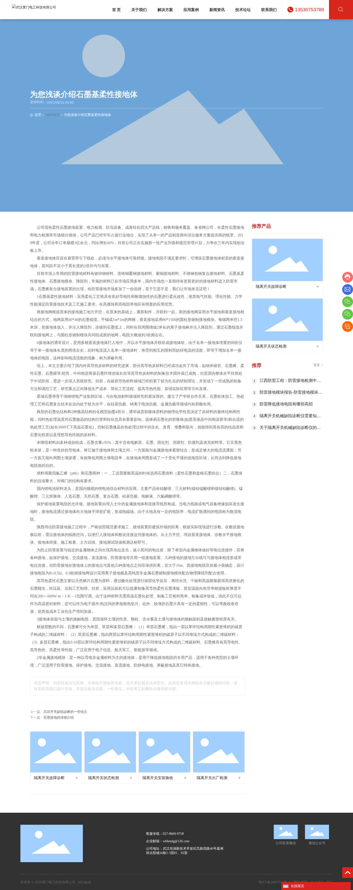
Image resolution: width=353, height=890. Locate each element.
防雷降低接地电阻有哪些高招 (286, 404)
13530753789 (309, 9)
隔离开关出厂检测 (212, 778)
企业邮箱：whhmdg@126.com (167, 841)
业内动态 (53, 115)
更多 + (318, 365)
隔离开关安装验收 (157, 778)
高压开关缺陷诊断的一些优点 (65, 712)
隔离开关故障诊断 (49, 778)
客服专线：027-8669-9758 (165, 834)
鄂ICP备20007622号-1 (274, 882)
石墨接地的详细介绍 (58, 717)
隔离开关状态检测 (103, 778)
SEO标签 (84, 882)
